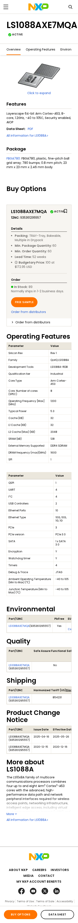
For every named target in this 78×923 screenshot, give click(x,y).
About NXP (18, 870)
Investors (60, 870)
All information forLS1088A (26, 135)
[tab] (39, 322)
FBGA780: (13, 158)
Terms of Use (25, 901)
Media (28, 876)
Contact (46, 876)
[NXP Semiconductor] (38, 7)
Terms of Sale (45, 901)
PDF (30, 129)
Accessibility (65, 901)
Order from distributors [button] (32, 322)
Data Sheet (57, 914)
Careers (39, 870)
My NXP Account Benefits (39, 881)
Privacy (10, 901)
